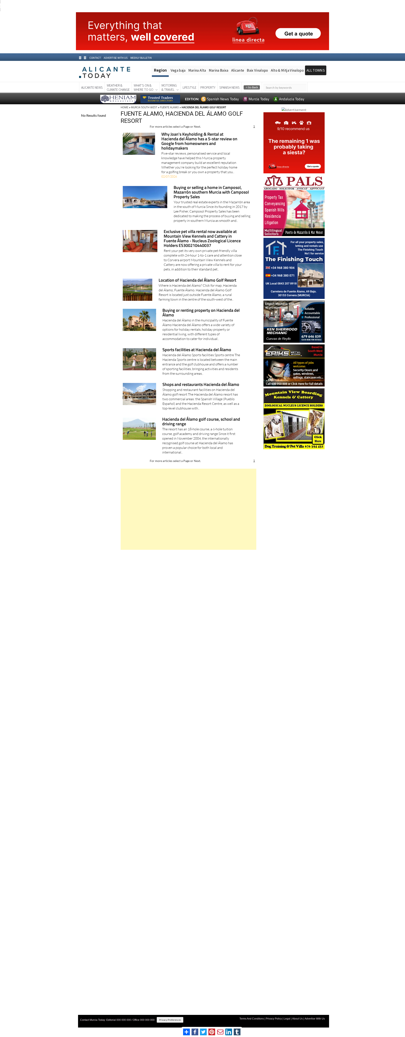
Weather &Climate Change (118, 87)
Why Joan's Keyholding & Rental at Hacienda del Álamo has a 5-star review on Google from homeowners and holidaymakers (199, 141)
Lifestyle (189, 87)
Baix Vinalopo (257, 70)
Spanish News (229, 87)
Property (207, 87)
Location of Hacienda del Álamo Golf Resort (197, 280)
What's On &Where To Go (143, 87)
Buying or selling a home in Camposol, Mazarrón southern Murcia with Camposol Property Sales (211, 192)
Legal (287, 1018)
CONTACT (95, 58)
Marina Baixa (218, 70)
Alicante (237, 70)
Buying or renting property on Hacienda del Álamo (201, 313)
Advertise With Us (315, 1018)
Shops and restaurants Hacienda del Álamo (200, 384)
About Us (297, 1018)
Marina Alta (197, 70)
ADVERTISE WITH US (115, 58)
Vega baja (178, 70)
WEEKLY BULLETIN (141, 58)
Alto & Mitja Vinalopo (287, 70)
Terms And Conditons (251, 1018)
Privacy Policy (274, 1018)
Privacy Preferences (170, 1019)
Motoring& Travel (169, 87)
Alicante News (92, 87)
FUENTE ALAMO (169, 107)
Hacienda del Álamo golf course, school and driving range (201, 422)
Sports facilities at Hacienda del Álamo (196, 350)
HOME (124, 107)
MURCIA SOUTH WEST (144, 107)
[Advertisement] (188, 509)
